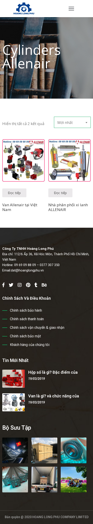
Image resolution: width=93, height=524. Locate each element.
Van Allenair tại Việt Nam (19, 207)
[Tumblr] (36, 285)
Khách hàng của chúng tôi (29, 345)
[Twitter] (11, 285)
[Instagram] (20, 285)
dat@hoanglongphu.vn (27, 270)
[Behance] (44, 285)
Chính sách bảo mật (25, 336)
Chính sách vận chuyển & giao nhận (37, 327)
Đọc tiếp (14, 192)
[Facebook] (3, 285)
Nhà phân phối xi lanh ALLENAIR (68, 207)
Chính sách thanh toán (27, 319)
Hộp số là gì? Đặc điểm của (53, 372)
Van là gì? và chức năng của (53, 396)
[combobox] (72, 122)
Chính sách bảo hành (26, 310)
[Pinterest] (28, 285)
